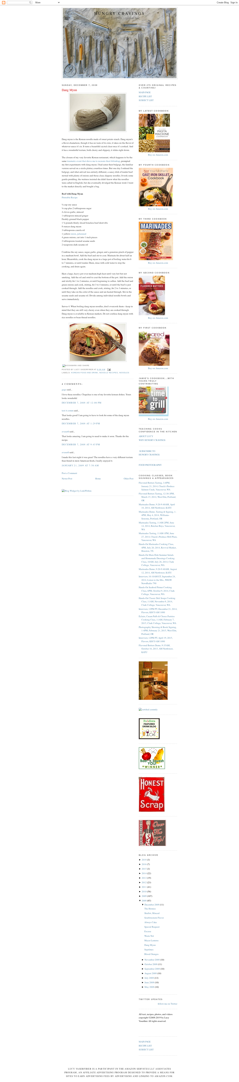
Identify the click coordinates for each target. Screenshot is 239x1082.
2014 (144, 873)
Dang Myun (69, 90)
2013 (144, 877)
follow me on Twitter (167, 1003)
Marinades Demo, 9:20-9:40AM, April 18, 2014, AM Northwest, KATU (157, 506)
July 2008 (149, 977)
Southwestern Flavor (154, 917)
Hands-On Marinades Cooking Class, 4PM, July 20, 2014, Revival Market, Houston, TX (157, 547)
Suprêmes (148, 949)
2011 (144, 886)
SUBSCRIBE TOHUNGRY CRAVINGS (149, 452)
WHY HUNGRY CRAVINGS (152, 440)
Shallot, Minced (152, 913)
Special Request (152, 926)
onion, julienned (78, 233)
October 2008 (151, 964)
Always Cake (150, 922)
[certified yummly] (148, 709)
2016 (144, 864)
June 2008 (150, 982)
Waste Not (149, 935)
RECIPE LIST (145, 96)
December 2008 (152, 904)
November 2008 (152, 959)
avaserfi (65, 431)
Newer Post (67, 478)
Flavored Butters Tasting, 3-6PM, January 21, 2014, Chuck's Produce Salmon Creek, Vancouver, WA (156, 486)
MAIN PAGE (145, 92)
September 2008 (152, 968)
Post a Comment (69, 473)
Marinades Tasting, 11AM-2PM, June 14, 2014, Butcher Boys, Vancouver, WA (157, 526)
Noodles (124, 373)
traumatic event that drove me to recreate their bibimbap (93, 161)
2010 (144, 891)
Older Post (128, 478)
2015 (144, 868)
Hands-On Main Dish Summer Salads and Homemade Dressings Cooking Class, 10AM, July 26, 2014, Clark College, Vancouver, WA (157, 560)
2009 (144, 896)
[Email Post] (108, 370)
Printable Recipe (70, 197)
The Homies (150, 908)
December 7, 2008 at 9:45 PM (81, 444)
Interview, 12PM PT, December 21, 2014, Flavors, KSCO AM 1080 (158, 610)
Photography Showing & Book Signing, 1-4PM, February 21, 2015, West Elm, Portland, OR (158, 630)
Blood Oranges (151, 954)
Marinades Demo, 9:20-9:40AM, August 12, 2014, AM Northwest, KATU (158, 570)
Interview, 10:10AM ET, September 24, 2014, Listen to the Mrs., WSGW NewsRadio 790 (157, 580)
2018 (144, 859)
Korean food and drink (84, 373)
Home (98, 478)
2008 (144, 900)
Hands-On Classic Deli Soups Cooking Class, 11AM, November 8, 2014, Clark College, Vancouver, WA (157, 601)
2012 (144, 882)
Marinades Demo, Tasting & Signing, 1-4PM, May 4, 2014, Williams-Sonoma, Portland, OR (157, 515)
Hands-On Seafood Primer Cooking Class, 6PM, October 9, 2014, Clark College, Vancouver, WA (157, 591)
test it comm (67, 410)
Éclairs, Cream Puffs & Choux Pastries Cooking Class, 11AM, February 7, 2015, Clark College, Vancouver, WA (157, 620)
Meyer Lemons (151, 940)
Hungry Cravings (119, 13)
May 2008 (150, 986)
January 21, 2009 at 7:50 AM (80, 465)
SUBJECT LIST (146, 100)
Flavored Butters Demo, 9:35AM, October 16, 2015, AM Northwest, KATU (156, 649)
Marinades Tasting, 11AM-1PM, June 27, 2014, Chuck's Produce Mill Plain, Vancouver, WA (158, 537)
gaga (64, 389)
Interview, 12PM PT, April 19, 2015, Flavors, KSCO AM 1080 (156, 639)
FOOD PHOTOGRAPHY (150, 464)
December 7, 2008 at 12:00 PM (81, 402)
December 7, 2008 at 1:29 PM (81, 423)
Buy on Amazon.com (158, 154)
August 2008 (151, 973)
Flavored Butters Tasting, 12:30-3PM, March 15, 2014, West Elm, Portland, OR (157, 497)
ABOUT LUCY (146, 436)
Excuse (147, 931)
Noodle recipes (108, 373)
